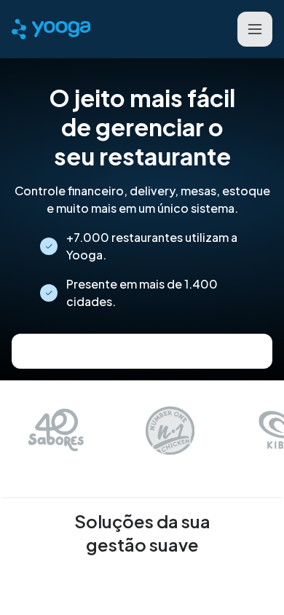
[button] (254, 29)
